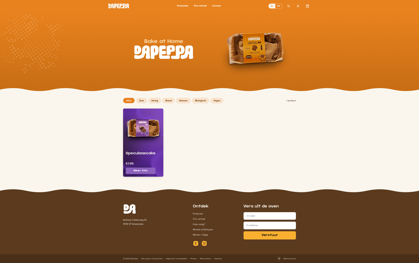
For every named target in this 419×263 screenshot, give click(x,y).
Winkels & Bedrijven (203, 229)
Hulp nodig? (199, 224)
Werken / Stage (200, 235)
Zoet (141, 100)
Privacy (193, 258)
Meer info (141, 171)
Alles (129, 100)
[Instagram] (204, 243)
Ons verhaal (200, 5)
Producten (182, 5)
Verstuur (270, 235)
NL (272, 6)
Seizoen (183, 100)
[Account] (298, 6)
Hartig (154, 100)
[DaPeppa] (118, 6)
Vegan (217, 100)
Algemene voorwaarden (176, 258)
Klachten (218, 258)
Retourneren (205, 258)
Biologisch (200, 100)
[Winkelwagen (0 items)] (307, 6)
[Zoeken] (288, 6)
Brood (168, 100)
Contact (216, 5)
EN (278, 6)
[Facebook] (196, 243)
